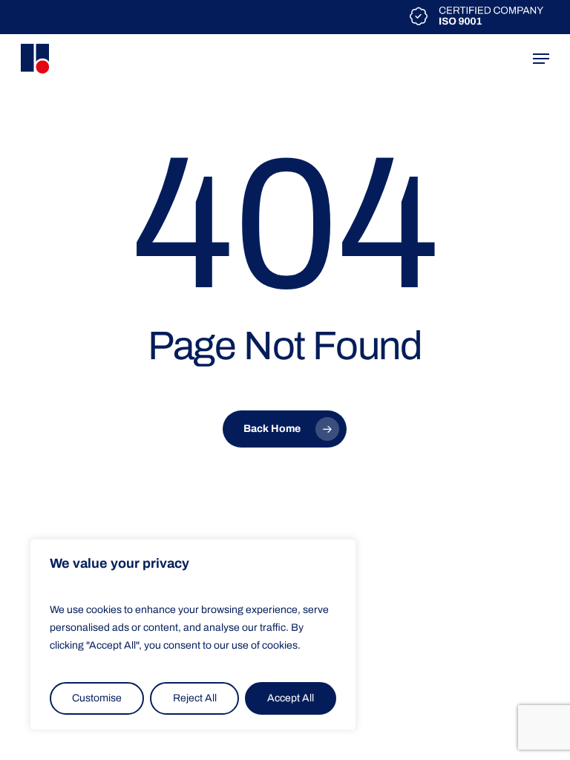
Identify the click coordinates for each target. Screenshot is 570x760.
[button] (541, 58)
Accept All (290, 698)
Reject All (195, 698)
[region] (193, 634)
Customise (97, 698)
